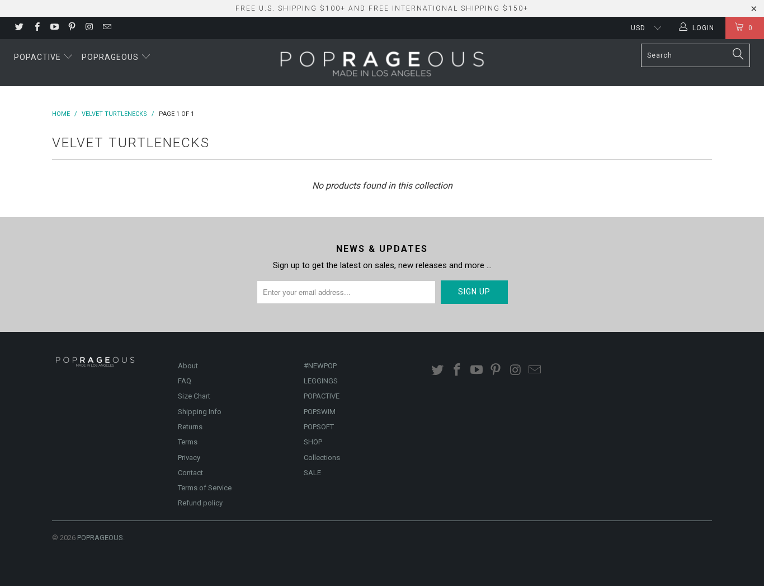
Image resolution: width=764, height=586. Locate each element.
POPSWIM (320, 411)
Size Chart (194, 396)
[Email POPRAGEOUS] (106, 28)
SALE (312, 472)
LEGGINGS (321, 381)
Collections (322, 457)
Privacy (189, 457)
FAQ (184, 381)
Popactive (38, 57)
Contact (190, 472)
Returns (190, 427)
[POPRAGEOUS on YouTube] (54, 28)
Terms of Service (205, 488)
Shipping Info (199, 411)
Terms (187, 442)
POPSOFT (319, 427)
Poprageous (111, 57)
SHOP (313, 442)
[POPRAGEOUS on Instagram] (88, 28)
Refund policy (200, 503)
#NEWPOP (320, 366)
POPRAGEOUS (100, 537)
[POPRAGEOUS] (382, 62)
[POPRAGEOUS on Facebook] (36, 28)
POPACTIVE (321, 396)
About (188, 366)
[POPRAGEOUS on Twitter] (18, 28)
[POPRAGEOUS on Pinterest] (71, 28)
